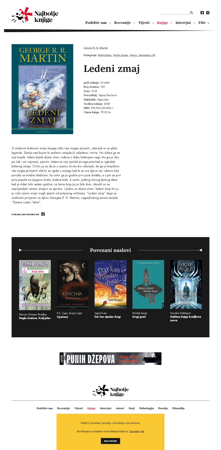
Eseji (132, 408)
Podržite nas (96, 22)
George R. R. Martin (96, 47)
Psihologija (146, 408)
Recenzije (122, 22)
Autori (120, 408)
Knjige (162, 22)
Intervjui (183, 22)
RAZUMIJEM (110, 440)
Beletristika (104, 55)
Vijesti (144, 22)
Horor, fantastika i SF (142, 55)
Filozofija (178, 408)
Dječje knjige (120, 55)
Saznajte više (136, 431)
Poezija (163, 408)
